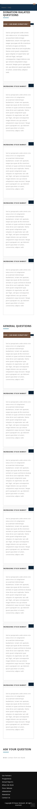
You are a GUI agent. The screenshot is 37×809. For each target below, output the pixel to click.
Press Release (7, 788)
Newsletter (6, 794)
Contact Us (6, 798)
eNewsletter (6, 791)
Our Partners (6, 776)
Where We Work (8, 785)
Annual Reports (7, 782)
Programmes (6, 779)
